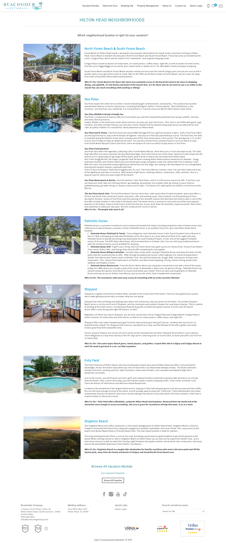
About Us (167, 6)
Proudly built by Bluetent (112, 539)
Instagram (111, 494)
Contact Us (180, 6)
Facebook (104, 494)
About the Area (110, 6)
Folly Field (91, 360)
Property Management (148, 6)
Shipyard (90, 289)
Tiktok (125, 494)
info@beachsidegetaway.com (34, 519)
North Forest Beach (98, 48)
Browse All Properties (113, 480)
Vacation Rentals (90, 6)
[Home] (20, 6)
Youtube (118, 494)
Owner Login (196, 6)
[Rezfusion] (46, 528)
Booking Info (127, 6)
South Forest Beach (131, 48)
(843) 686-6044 (28, 517)
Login (96, 539)
